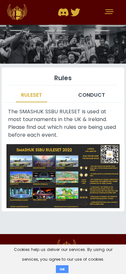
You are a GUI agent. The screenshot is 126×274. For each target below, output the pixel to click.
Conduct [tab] (91, 95)
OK (62, 269)
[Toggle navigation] (109, 12)
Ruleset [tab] (31, 95)
